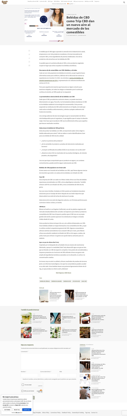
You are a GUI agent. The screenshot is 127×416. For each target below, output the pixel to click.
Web (60, 371)
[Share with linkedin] (29, 62)
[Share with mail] (29, 65)
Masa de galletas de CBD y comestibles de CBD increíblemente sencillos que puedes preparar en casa (98, 392)
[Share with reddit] (29, 58)
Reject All (17, 409)
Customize (7, 409)
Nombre (23, 371)
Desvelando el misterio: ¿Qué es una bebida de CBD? (40, 330)
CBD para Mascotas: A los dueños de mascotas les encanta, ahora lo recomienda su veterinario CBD (56, 295)
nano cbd (84, 281)
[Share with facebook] (29, 51)
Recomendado (89, 344)
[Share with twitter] (29, 54)
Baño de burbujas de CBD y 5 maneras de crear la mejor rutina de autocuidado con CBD (81, 294)
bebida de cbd (67, 281)
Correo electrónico (45, 371)
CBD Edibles (96, 388)
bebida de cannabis (57, 281)
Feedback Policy (66, 412)
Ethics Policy (45, 412)
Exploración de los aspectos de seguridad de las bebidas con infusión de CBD (40, 317)
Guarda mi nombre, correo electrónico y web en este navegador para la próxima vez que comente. (49, 379)
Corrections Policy (55, 412)
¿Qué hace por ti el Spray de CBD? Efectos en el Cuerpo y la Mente (69, 331)
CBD (75, 14)
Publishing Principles (35, 412)
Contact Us (94, 412)
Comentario (24, 351)
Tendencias (82, 344)
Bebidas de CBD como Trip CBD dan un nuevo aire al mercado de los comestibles (98, 379)
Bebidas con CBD (71, 14)
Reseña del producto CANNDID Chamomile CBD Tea (68, 318)
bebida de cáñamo (45, 281)
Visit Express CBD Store (63, 273)
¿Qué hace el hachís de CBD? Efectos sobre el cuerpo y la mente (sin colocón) (97, 331)
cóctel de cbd (76, 281)
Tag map (87, 412)
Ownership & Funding (78, 412)
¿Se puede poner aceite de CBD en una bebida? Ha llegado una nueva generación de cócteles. (98, 317)
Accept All (27, 409)
